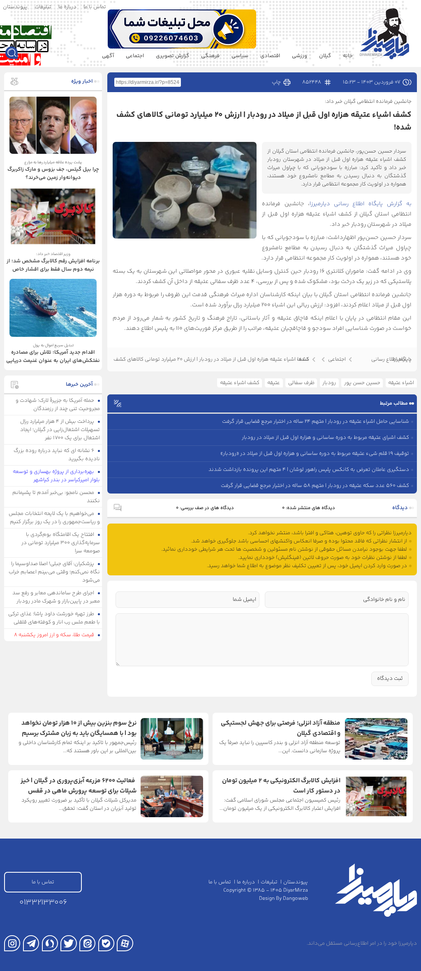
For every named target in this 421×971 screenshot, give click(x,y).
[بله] (106, 943)
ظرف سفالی (301, 383)
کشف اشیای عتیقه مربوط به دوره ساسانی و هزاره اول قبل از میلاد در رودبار (325, 437)
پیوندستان (15, 7)
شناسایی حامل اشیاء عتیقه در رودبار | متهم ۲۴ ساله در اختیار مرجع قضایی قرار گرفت (315, 421)
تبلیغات (43, 7)
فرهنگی (210, 56)
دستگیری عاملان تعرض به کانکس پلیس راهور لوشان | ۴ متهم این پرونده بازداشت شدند (308, 470)
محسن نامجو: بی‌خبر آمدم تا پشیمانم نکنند (56, 497)
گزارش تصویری (172, 56)
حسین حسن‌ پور (362, 383)
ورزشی (299, 56)
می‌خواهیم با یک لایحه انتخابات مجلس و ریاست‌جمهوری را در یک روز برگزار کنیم (54, 518)
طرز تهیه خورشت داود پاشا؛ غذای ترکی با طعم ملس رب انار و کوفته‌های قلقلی (54, 618)
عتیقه (273, 383)
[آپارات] (125, 943)
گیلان (325, 56)
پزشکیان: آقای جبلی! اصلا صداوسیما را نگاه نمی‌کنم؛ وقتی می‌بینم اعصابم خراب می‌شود (54, 572)
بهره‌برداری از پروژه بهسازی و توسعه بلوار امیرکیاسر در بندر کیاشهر (56, 476)
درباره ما (67, 7)
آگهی (108, 56)
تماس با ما (94, 7)
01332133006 (43, 902)
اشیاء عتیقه (401, 383)
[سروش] (50, 943)
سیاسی (239, 56)
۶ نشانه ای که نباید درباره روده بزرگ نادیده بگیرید (57, 455)
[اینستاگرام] (12, 943)
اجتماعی (135, 56)
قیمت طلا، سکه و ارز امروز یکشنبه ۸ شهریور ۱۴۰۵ (57, 639)
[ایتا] (87, 943)
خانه (348, 56)
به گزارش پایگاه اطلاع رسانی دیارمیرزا (361, 204)
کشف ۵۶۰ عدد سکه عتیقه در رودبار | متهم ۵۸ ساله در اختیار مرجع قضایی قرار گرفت (315, 486)
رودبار (329, 383)
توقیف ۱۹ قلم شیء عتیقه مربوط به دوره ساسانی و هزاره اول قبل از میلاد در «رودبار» (314, 454)
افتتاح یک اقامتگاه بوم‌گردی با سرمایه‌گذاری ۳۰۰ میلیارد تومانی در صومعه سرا (60, 543)
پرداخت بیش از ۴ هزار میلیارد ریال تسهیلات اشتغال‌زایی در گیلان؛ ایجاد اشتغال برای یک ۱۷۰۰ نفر (60, 429)
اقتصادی (270, 56)
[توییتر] (68, 943)
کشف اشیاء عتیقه (239, 383)
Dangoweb (295, 899)
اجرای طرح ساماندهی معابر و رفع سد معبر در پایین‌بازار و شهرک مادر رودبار (56, 597)
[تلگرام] (31, 943)
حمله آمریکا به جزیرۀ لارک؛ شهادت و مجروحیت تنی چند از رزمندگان (58, 404)
